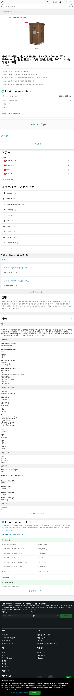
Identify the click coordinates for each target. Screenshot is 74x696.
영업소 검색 (41, 638)
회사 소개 (5, 655)
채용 (3, 652)
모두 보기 (14, 17)
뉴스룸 (4, 664)
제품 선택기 (6, 641)
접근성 (4, 661)
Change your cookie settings (19, 692)
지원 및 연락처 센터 (43, 635)
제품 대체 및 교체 (8, 643)
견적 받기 (40, 641)
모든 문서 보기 (8, 179)
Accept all (35, 692)
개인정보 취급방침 (31, 609)
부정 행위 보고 (7, 658)
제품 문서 (5, 635)
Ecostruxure (41, 652)
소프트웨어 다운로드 (9, 638)
